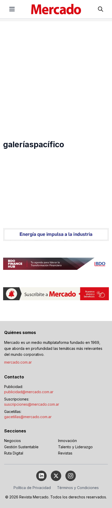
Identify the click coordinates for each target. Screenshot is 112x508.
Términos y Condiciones (78, 487)
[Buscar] (100, 9)
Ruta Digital (13, 453)
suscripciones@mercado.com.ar (31, 404)
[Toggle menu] (12, 9)
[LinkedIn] (41, 476)
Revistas (65, 453)
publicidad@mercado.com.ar (28, 392)
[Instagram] (70, 476)
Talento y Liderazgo (75, 447)
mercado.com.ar (18, 362)
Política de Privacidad (32, 487)
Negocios (12, 440)
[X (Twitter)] (56, 476)
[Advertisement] (56, 77)
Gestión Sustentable (21, 447)
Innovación (67, 440)
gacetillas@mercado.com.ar (28, 417)
